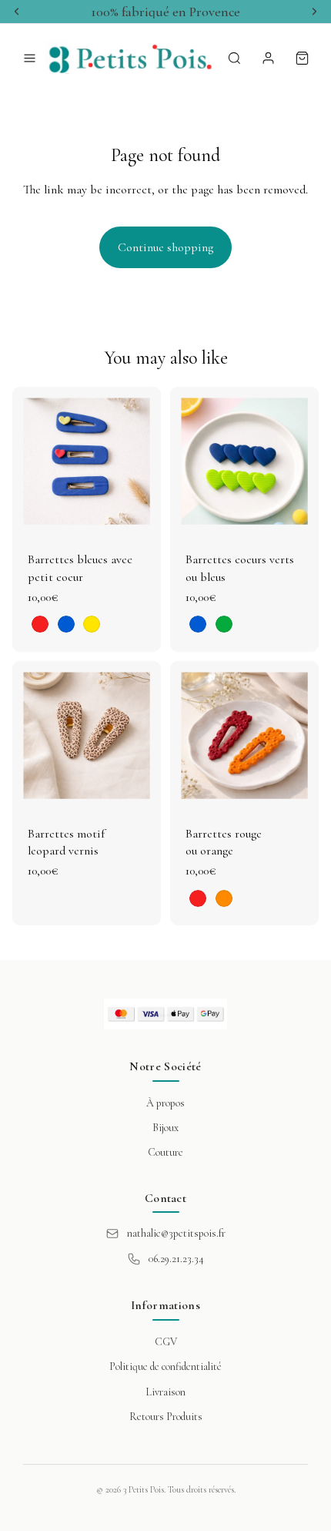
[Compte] (267, 57)
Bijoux (165, 1127)
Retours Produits (165, 1416)
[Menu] (29, 57)
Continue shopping (165, 247)
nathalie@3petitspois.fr (176, 1233)
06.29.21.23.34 (176, 1258)
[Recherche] (234, 57)
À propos (165, 1103)
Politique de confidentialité (165, 1366)
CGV (166, 1341)
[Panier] (301, 57)
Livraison (165, 1391)
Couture (165, 1152)
